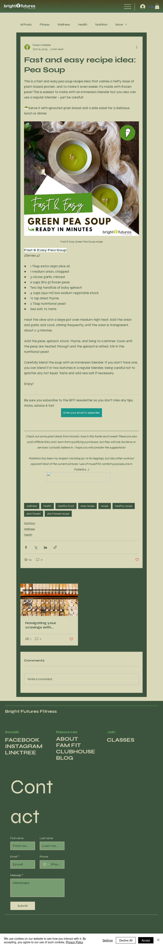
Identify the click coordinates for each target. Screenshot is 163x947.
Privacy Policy (74, 942)
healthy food (66, 506)
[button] (157, 6)
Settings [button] (108, 940)
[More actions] (136, 47)
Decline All (125, 940)
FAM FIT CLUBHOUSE (75, 748)
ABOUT (67, 739)
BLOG (64, 758)
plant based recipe (58, 513)
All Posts (26, 24)
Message (16, 875)
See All (135, 576)
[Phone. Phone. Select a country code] (46, 864)
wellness (32, 506)
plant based (34, 513)
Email (14, 856)
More (119, 24)
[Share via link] (55, 547)
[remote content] (81, 477)
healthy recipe (123, 506)
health (47, 506)
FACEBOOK (22, 740)
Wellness (63, 24)
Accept (146, 940)
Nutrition (101, 24)
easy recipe (87, 506)
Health (82, 24)
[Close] (158, 940)
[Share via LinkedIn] (45, 547)
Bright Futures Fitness (31, 711)
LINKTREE (20, 752)
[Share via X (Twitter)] (36, 547)
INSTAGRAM (24, 746)
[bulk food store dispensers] (49, 600)
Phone (44, 856)
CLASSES (120, 740)
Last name (46, 838)
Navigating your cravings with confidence (40, 625)
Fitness (44, 24)
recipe (104, 506)
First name (16, 838)
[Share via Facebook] (26, 547)
